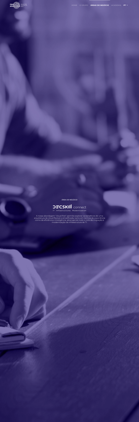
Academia (116, 5)
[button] (125, 5)
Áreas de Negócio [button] (99, 5)
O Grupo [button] (84, 5)
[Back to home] (18, 5)
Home (74, 5)
